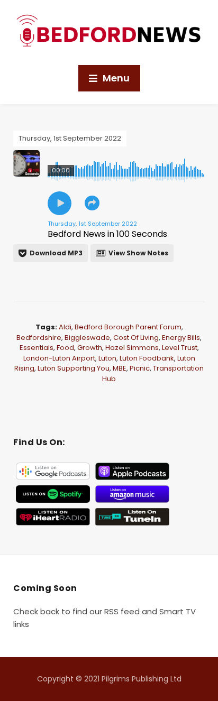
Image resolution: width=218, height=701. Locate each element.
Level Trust (179, 348)
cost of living (136, 338)
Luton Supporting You (74, 368)
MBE (119, 368)
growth (89, 348)
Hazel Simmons (132, 348)
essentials (36, 348)
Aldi (65, 327)
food (65, 348)
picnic (140, 368)
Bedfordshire (38, 338)
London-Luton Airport (59, 358)
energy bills (181, 338)
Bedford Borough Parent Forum (128, 327)
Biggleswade (87, 338)
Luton (107, 358)
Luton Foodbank (147, 358)
